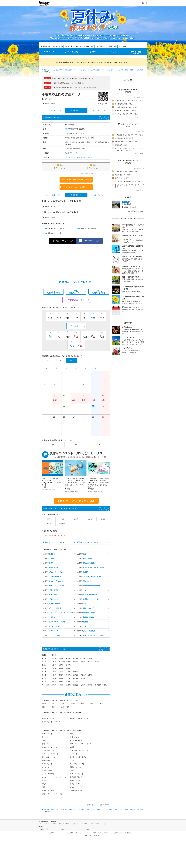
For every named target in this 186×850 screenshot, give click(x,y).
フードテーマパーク (76, 790)
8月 (99, 445)
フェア (72, 760)
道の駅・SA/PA (75, 784)
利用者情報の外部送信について (127, 833)
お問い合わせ (78, 833)
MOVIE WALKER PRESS (76, 829)
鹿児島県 (98, 685)
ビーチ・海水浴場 (48, 774)
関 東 (44, 662)
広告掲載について (108, 833)
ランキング (54, 542)
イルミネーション (99, 823)
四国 (115, 46)
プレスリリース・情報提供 (89, 833)
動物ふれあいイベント (49, 757)
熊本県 (75, 685)
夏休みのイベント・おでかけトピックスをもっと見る (76, 501)
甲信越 (86, 46)
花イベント (73, 754)
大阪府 (45, 99)
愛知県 (54, 672)
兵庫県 (103, 519)
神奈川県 (62, 662)
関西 (101, 46)
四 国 (44, 682)
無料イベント (46, 744)
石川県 (54, 668)
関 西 (44, 675)
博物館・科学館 (50, 103)
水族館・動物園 (47, 770)
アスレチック (74, 787)
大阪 (106, 46)
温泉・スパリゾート (76, 774)
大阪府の (51, 554)
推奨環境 (70, 833)
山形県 (82, 658)
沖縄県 (104, 685)
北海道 (66, 46)
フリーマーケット (48, 750)
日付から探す (51, 51)
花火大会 (76, 823)
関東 (77, 46)
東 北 (44, 658)
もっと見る (139, 117)
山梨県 (54, 665)
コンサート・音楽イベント (79, 750)
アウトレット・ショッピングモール (54, 777)
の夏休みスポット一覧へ (53, 228)
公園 (43, 787)
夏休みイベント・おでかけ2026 (52, 46)
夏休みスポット (47, 764)
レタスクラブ (43, 829)
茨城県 (97, 662)
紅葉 (92, 823)
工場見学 (45, 780)
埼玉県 (75, 662)
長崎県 (68, 685)
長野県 (61, 665)
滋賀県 (62, 519)
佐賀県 (61, 685)
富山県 (61, 668)
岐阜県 (61, 672)
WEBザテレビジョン (64, 829)
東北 (72, 46)
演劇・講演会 (46, 760)
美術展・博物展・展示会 (78, 757)
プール (115, 51)
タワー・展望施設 (48, 790)
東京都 (54, 662)
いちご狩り (53, 823)
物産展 (72, 747)
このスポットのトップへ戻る (76, 187)
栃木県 (90, 662)
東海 (92, 46)
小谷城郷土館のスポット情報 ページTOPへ (97, 805)
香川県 (54, 682)
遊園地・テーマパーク (77, 767)
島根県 (82, 678)
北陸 (96, 46)
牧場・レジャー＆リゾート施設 (52, 794)
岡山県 (61, 678)
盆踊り (44, 740)
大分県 (82, 685)
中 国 (44, 678)
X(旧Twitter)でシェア (64, 241)
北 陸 (44, 668)
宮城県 (54, 658)
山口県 (68, 678)
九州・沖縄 (122, 46)
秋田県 (75, 658)
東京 (81, 46)
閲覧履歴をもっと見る (135, 211)
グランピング (46, 767)
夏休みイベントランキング (79, 718)
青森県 (61, 658)
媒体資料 (100, 833)
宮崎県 (90, 685)
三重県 (68, 672)
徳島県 (68, 682)
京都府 (76, 519)
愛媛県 (61, 682)
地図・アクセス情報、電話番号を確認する (76, 180)
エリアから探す (72, 51)
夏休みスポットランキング (51, 722)
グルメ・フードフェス (49, 747)
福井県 (68, 668)
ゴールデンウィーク (68, 823)
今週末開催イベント (137, 52)
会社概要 (116, 833)
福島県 (90, 658)
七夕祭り (45, 737)
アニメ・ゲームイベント (50, 754)
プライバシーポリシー (61, 833)
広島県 (54, 678)
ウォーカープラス (44, 823)
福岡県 (54, 685)
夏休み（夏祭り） (85, 823)
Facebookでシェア (91, 241)
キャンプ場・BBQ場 (77, 764)
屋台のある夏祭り (76, 740)
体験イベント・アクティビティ (80, 744)
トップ (53, 110)
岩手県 (68, 658)
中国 (110, 46)
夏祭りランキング (48, 718)
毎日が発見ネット (88, 829)
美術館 (44, 784)
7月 (76, 445)
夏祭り (94, 51)
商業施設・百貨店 (76, 777)
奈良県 (48, 524)
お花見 (59, 823)
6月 (53, 445)
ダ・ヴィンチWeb (52, 829)
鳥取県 (75, 678)
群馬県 (82, 662)
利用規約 (52, 833)
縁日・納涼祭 (74, 737)
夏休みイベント (47, 734)
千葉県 (68, 662)
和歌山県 (62, 524)
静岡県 (75, 672)
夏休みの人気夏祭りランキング (55, 536)
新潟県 (68, 665)
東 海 (44, 672)
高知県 (75, 682)
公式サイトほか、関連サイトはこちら (77, 157)
